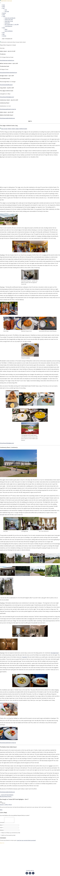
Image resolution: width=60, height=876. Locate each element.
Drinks (3, 14)
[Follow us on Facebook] (27, 873)
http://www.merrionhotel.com (7, 60)
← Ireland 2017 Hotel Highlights (6, 795)
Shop (3, 34)
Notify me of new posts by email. (8, 835)
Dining (3, 6)
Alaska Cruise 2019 (9, 19)
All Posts (4, 35)
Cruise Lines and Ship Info (10, 18)
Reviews (4, 13)
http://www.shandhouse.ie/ (6, 84)
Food (3, 8)
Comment (2, 822)
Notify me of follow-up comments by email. (10, 832)
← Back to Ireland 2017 (6, 38)
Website (1, 830)
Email (1, 827)
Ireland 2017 (7, 22)
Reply (1, 809)
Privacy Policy (5, 866)
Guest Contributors (9, 31)
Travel (3, 16)
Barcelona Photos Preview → (6, 796)
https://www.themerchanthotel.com (8, 72)
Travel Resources (8, 26)
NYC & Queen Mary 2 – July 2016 (12, 24)
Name (1, 825)
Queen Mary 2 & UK (9, 21)
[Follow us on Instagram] (33, 873)
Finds (3, 32)
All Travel (7, 858)
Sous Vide (7, 11)
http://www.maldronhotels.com (7, 118)
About (3, 27)
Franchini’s (24, 657)
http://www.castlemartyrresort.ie (8, 109)
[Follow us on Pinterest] (30, 873)
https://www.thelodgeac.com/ (7, 97)
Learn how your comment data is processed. (26, 840)
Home (3, 5)
